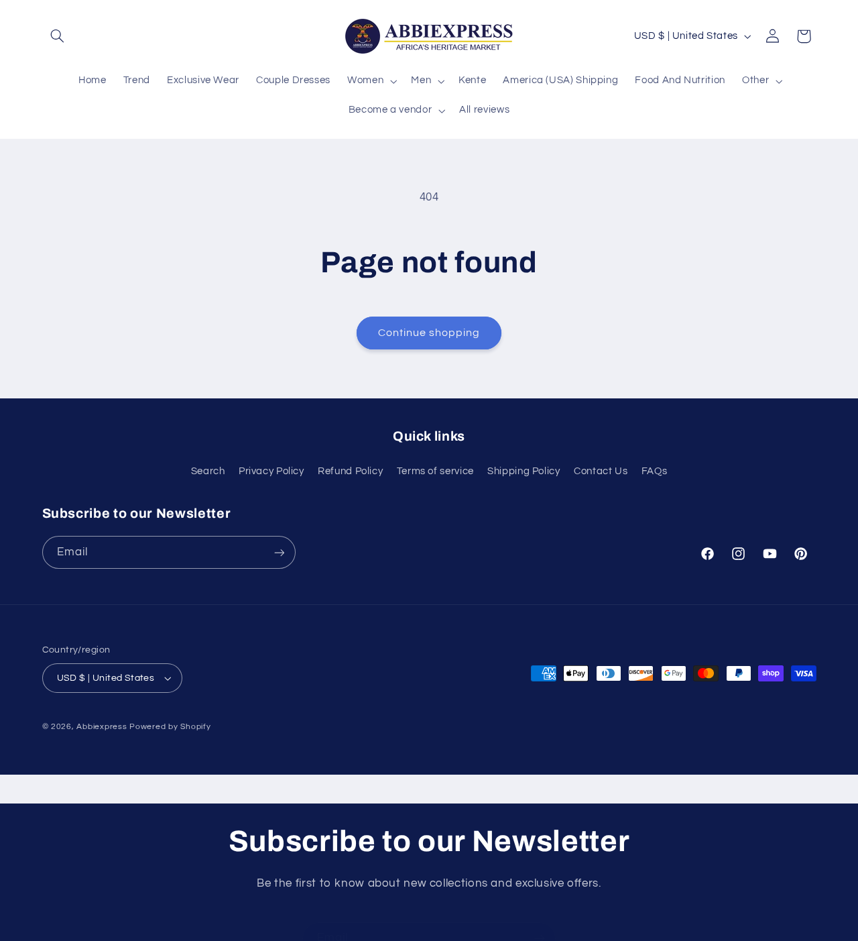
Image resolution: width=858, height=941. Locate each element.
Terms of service (435, 471)
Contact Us (600, 471)
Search (208, 471)
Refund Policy (350, 471)
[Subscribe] (278, 552)
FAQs (654, 471)
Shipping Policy (523, 471)
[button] (57, 36)
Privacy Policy (271, 471)
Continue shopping (429, 332)
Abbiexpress (101, 726)
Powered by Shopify (169, 726)
